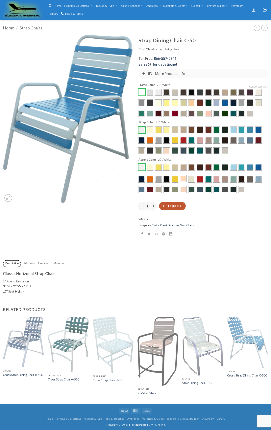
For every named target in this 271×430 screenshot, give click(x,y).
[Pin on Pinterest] (163, 234)
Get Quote (172, 206)
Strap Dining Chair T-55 (197, 383)
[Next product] (257, 28)
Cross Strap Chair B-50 (107, 380)
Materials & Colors (174, 5)
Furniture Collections (76, 5)
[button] (50, 6)
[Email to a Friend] (156, 234)
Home (58, 5)
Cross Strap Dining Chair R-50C (23, 374)
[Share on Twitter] (149, 234)
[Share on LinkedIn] (170, 234)
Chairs (155, 225)
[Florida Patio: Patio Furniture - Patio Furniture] (23, 9)
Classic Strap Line (169, 225)
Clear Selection (258, 86)
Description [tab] (12, 263)
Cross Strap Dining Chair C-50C (247, 375)
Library (54, 13)
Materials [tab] (59, 263)
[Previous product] (264, 28)
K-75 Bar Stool (146, 393)
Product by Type (104, 5)
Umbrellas (152, 5)
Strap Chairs (31, 27)
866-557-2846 (74, 13)
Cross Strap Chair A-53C (63, 379)
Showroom (237, 5)
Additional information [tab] (36, 263)
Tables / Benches (129, 5)
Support (195, 5)
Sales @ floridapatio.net (157, 64)
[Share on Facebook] (142, 234)
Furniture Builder (215, 5)
